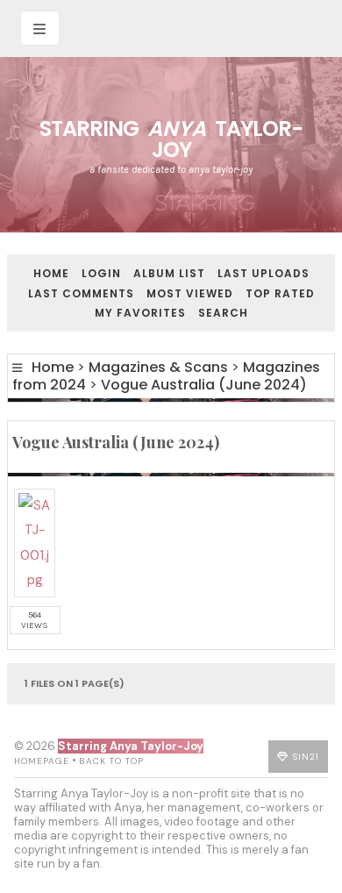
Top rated (280, 293)
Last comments (81, 293)
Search (223, 312)
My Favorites (140, 312)
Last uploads (263, 273)
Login (101, 273)
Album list (169, 273)
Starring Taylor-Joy (171, 139)
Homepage (41, 761)
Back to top (111, 761)
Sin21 (306, 756)
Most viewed (189, 293)
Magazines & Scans (158, 367)
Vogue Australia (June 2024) (204, 385)
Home (51, 273)
